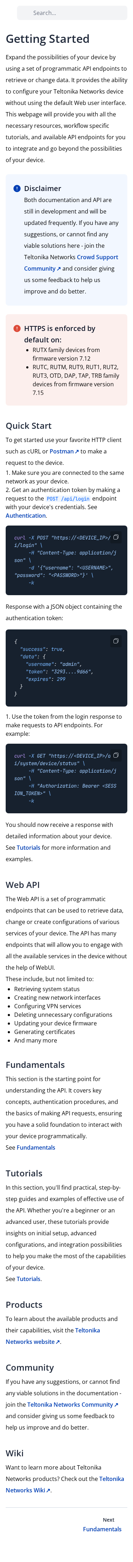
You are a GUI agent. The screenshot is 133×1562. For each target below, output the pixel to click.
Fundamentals (36, 1147)
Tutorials (28, 848)
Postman (62, 451)
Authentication (26, 515)
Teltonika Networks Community (70, 1404)
